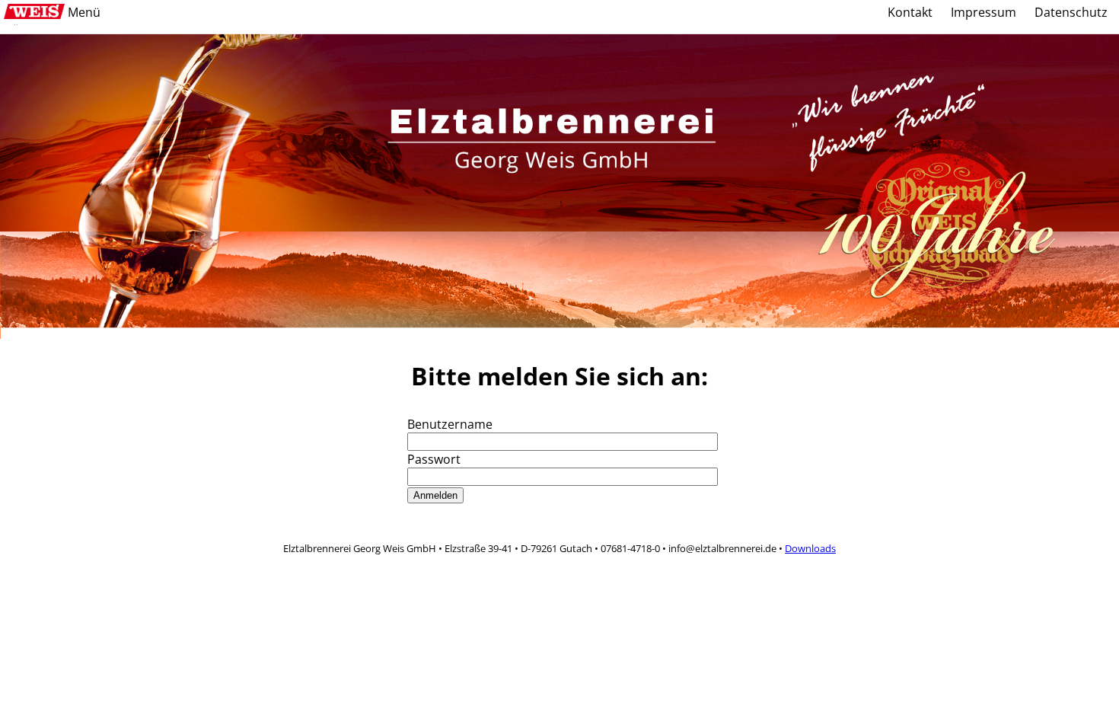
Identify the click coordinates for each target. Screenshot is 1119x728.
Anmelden (435, 495)
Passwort (434, 459)
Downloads (810, 548)
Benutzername (450, 424)
